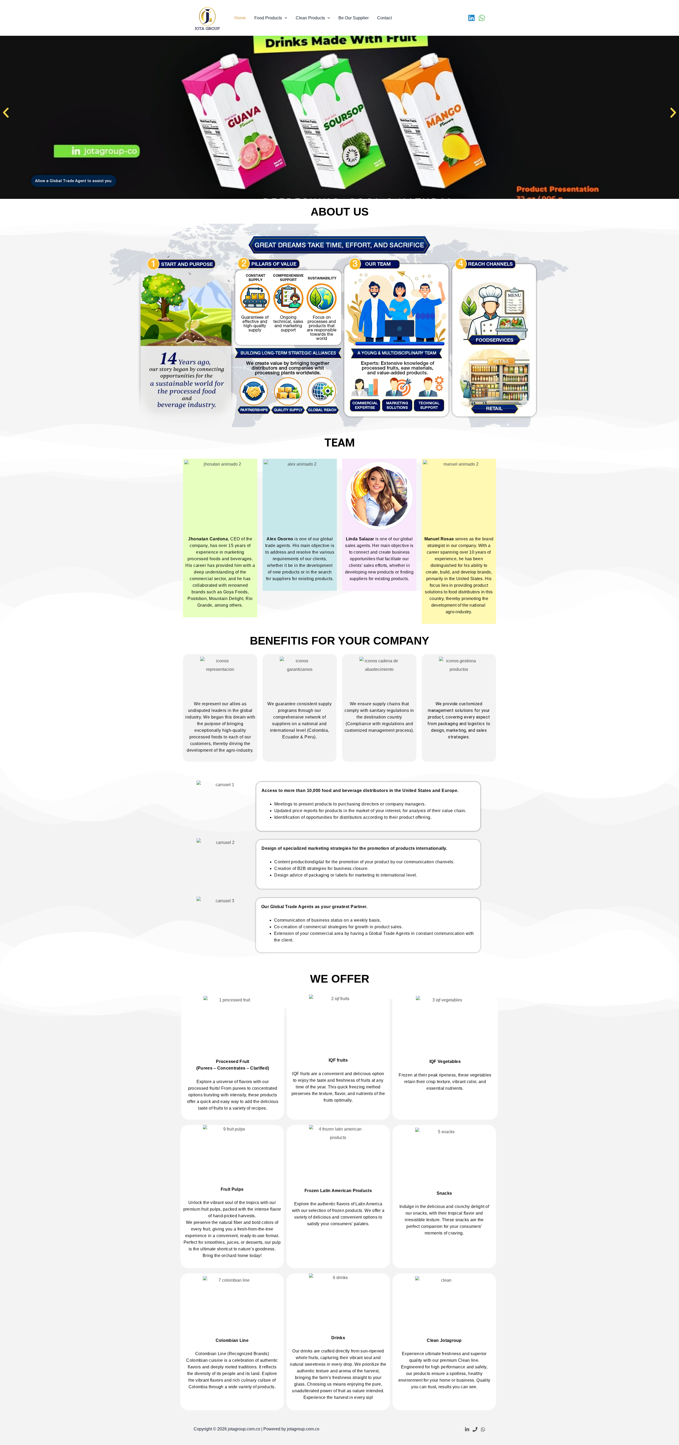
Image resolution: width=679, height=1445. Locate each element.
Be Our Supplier (353, 18)
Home (240, 18)
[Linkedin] (471, 17)
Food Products (268, 18)
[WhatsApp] (481, 17)
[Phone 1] (475, 1429)
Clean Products (310, 18)
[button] (284, 18)
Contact (384, 18)
